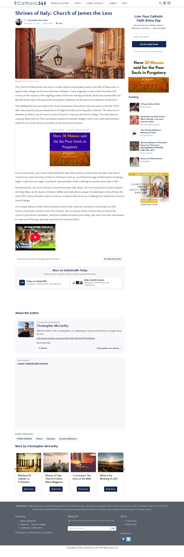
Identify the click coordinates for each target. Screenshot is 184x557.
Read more (28, 489)
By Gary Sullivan (146, 135)
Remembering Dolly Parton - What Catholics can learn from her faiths (153, 119)
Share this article (113, 259)
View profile (48, 23)
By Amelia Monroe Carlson (150, 125)
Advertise (25, 524)
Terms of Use (131, 521)
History (39, 439)
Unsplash (35, 81)
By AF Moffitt (144, 161)
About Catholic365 (28, 521)
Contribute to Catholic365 (31, 528)
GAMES (113, 3)
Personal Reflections (68, 439)
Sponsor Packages (38, 524)
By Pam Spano (145, 107)
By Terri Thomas (146, 153)
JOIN (124, 3)
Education (51, 439)
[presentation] (15, 468)
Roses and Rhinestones (151, 158)
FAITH (78, 3)
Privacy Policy (131, 524)
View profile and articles (109, 348)
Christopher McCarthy (37, 20)
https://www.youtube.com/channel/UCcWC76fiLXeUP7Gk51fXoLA (66, 338)
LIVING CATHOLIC (95, 3)
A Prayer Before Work (150, 104)
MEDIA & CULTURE (60, 3)
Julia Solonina (25, 81)
